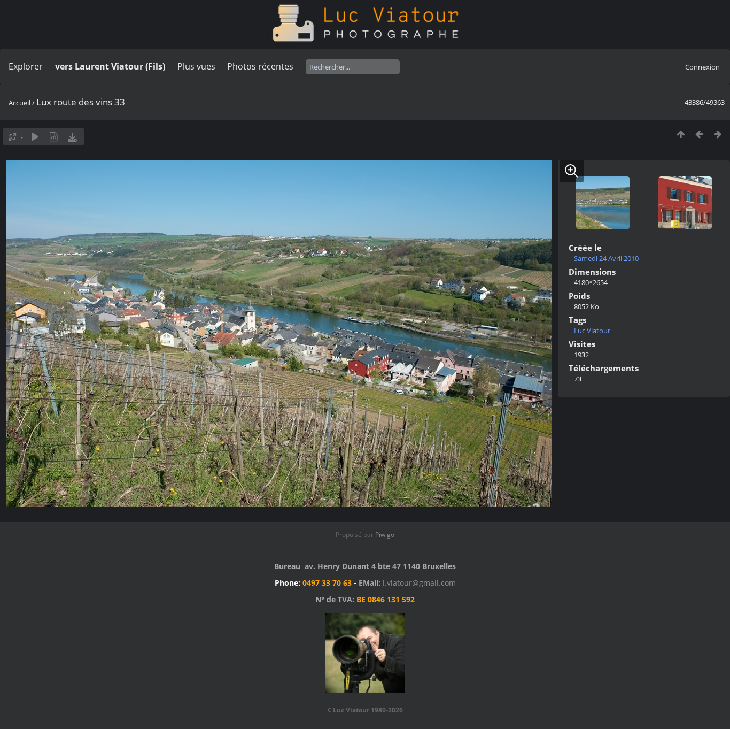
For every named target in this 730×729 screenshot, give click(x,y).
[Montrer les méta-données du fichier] (53, 137)
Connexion (702, 67)
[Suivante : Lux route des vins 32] (718, 134)
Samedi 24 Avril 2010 (606, 258)
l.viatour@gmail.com (419, 583)
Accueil (19, 103)
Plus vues (196, 66)
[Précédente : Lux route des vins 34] (699, 134)
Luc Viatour (592, 330)
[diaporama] (35, 137)
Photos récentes (260, 66)
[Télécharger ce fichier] (72, 137)
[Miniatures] (680, 134)
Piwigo (384, 534)
